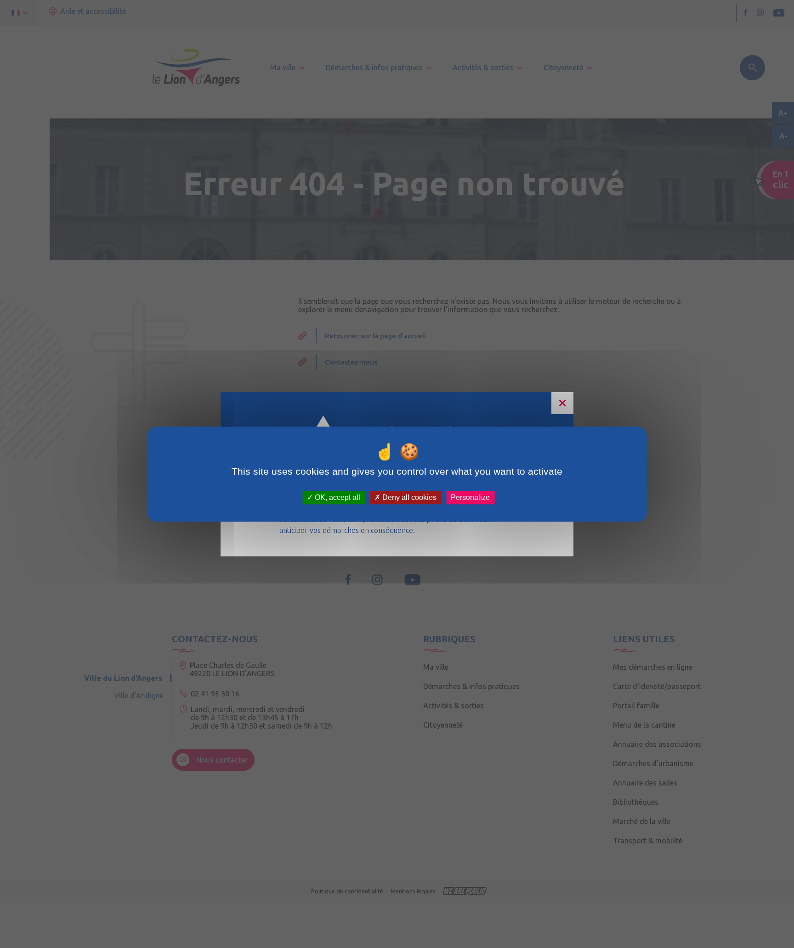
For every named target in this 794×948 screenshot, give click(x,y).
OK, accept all (336, 497)
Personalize (470, 497)
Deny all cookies (408, 497)
